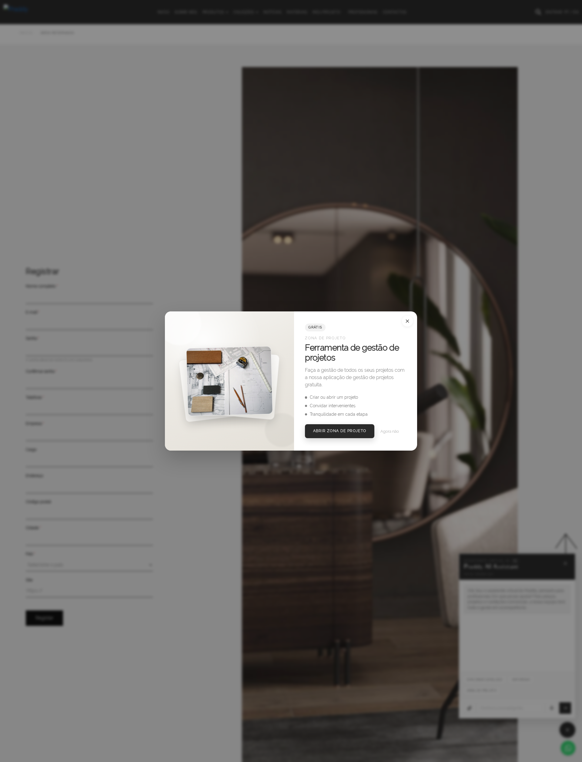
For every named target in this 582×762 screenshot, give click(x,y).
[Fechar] (407, 321)
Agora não (389, 431)
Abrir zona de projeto (339, 431)
